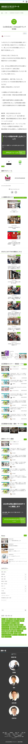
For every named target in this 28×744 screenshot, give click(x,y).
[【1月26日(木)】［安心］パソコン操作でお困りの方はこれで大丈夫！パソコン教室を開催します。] (5, 375)
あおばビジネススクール (10, 6)
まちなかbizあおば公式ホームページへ (14, 520)
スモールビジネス (5, 624)
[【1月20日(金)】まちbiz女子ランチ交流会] (14, 223)
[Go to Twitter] (12, 192)
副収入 (12, 630)
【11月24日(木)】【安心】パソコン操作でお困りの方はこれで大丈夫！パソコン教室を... (18, 415)
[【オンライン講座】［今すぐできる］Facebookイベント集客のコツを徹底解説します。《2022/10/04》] (5, 477)
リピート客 (19, 628)
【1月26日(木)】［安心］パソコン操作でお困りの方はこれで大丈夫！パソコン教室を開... (18, 374)
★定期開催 (18, 270)
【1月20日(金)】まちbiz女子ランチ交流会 (14, 228)
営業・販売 (3, 579)
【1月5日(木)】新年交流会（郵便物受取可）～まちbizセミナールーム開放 (14, 244)
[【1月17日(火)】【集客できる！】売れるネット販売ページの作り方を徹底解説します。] (5, 450)
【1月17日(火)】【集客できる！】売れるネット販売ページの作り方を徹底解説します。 (18, 449)
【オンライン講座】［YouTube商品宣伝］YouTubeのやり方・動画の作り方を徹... (18, 470)
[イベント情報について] (14, 207)
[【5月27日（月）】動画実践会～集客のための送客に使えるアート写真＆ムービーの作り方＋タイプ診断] (14, 309)
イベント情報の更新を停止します (15, 540)
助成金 (18, 622)
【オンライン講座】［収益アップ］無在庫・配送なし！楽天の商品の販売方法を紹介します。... (18, 484)
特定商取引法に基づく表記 (6, 597)
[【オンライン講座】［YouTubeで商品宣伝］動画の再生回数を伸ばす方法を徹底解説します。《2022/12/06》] (5, 402)
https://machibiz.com (14, 189)
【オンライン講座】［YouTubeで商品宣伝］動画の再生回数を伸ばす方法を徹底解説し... (18, 402)
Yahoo (15, 624)
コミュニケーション (5, 628)
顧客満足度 (24, 628)
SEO (2, 622)
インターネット (21, 634)
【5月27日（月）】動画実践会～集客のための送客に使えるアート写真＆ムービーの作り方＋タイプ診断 (14, 314)
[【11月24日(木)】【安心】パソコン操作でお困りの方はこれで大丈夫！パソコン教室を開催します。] (5, 416)
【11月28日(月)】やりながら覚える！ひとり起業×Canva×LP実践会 (18, 408)
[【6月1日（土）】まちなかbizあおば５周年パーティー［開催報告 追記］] (14, 324)
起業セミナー (16, 620)
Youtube (10, 619)
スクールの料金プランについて (14, 556)
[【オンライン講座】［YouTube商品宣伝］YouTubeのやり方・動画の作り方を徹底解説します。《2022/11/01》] (5, 470)
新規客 (16, 626)
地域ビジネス (13, 622)
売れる (20, 632)
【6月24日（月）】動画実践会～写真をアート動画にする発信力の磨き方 (14, 298)
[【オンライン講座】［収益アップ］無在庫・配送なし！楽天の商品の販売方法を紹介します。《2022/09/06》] (5, 484)
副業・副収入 (3, 572)
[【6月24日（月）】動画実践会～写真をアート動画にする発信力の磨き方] (14, 293)
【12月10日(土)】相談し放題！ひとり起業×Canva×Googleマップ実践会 (18, 394)
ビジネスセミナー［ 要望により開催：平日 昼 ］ (14, 282)
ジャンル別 (3, 588)
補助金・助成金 (4, 581)
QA (10, 628)
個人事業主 (22, 620)
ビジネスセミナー (8, 636)
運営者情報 (3, 593)
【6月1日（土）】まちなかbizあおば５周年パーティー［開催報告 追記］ (14, 329)
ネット (12, 632)
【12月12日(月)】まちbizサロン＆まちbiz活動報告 (18, 388)
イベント (18, 332)
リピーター (20, 626)
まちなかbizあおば (7, 36)
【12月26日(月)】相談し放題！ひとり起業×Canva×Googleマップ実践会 (18, 381)
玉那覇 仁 (13, 383)
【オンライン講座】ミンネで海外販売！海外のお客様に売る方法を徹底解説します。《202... (18, 490)
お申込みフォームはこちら (14, 153)
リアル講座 (19, 619)
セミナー (3, 619)
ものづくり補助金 (9, 620)
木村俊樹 (13, 466)
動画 (7, 619)
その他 (3, 166)
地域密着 (3, 620)
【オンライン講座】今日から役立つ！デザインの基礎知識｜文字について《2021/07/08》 (7, 356)
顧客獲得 (11, 626)
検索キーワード (14, 634)
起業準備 (3, 574)
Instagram (18, 255)
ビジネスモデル (20, 630)
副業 (15, 630)
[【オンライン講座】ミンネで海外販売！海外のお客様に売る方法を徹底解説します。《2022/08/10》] (5, 491)
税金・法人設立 (4, 583)
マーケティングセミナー (6, 634)
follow (22, 624)
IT (25, 634)
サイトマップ (5, 514)
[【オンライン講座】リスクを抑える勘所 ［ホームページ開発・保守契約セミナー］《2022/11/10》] (5, 464)
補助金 (15, 619)
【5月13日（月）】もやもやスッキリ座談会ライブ (14, 344)
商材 (3, 636)
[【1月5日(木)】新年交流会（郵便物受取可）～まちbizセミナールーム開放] (14, 238)
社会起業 (3, 630)
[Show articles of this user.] (7, 178)
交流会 (19, 200)
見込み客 (11, 624)
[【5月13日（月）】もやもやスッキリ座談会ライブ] (14, 340)
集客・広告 (3, 576)
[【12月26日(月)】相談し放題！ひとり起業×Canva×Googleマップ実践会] (5, 382)
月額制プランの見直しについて (14, 551)
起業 (24, 626)
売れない (15, 632)
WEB (18, 624)
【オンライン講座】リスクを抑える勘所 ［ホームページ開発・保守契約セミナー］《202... (18, 463)
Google (14, 628)
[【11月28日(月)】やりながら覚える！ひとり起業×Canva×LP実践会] (5, 409)
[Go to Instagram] (16, 192)
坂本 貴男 (13, 378)
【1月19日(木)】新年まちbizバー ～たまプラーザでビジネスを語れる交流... (22, 428)
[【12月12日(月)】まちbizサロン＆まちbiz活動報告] (5, 389)
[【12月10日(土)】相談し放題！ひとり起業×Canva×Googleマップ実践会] (5, 395)
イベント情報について (14, 211)
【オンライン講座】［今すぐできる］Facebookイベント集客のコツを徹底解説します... (18, 477)
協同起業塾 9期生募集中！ (13, 545)
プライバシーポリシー (5, 595)
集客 (23, 619)
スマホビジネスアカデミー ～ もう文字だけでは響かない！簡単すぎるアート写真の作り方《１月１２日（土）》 (14, 268)
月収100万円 (4, 632)
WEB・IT (3, 586)
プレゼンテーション (5, 626)
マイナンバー (7, 622)
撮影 (8, 632)
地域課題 (8, 630)
